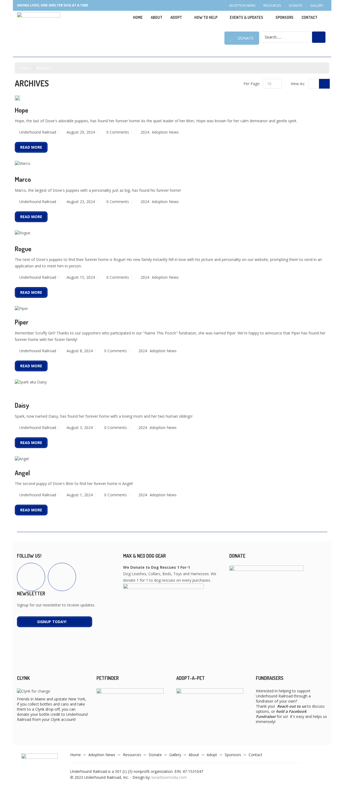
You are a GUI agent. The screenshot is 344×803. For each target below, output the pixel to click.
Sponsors (284, 17)
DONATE (245, 38)
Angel (22, 473)
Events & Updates (246, 17)
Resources (272, 5)
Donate (295, 5)
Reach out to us (291, 706)
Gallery (316, 5)
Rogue (23, 249)
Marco (23, 179)
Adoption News (242, 5)
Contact (309, 17)
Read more (31, 147)
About (156, 17)
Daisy (22, 405)
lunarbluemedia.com (169, 777)
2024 (145, 132)
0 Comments (117, 132)
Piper (21, 322)
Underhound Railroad (37, 132)
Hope (21, 110)
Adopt (212, 754)
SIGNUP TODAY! (51, 621)
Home (138, 17)
